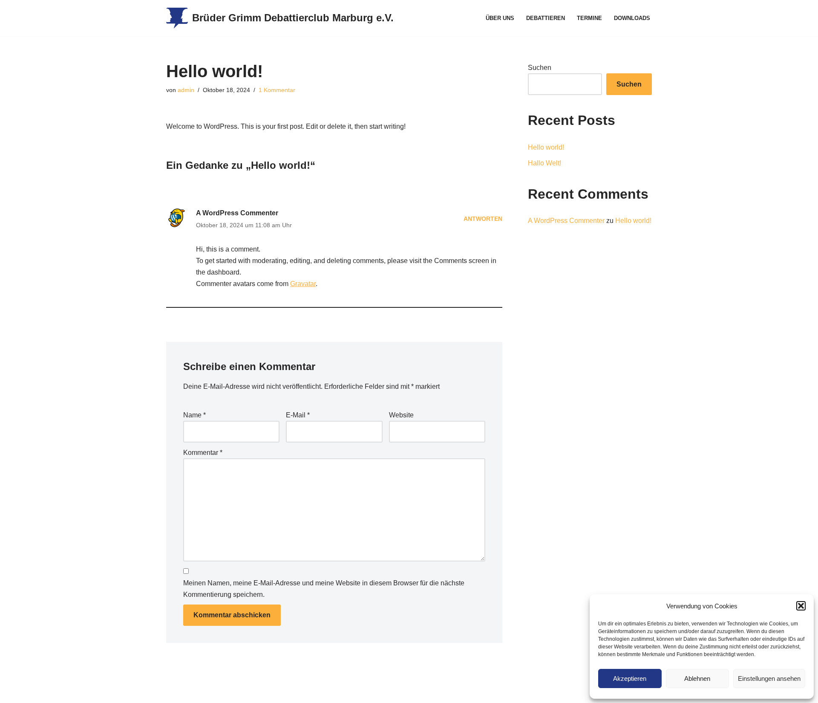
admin (186, 90)
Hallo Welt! (544, 163)
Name (194, 415)
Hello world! (546, 147)
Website (401, 415)
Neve (174, 692)
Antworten (483, 218)
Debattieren (545, 18)
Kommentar (202, 452)
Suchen (539, 67)
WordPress (251, 692)
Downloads (632, 18)
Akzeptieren (629, 678)
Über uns (500, 18)
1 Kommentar (277, 90)
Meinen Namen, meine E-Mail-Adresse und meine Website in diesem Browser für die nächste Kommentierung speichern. (323, 588)
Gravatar (303, 283)
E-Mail (298, 415)
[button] (801, 606)
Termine (589, 18)
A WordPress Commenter (237, 213)
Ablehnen (697, 678)
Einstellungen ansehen (769, 678)
